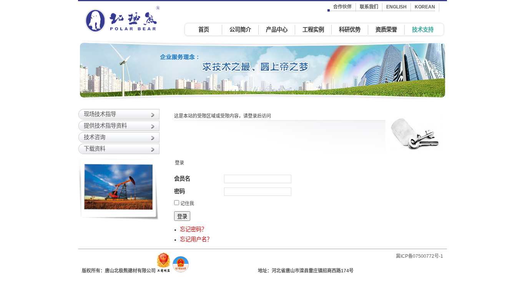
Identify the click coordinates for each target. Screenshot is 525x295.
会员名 (182, 179)
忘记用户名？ (196, 239)
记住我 (187, 203)
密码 (179, 191)
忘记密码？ (193, 229)
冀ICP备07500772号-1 (419, 256)
